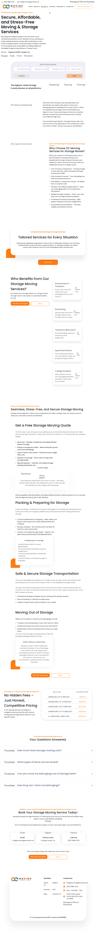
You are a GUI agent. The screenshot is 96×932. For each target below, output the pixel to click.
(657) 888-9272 (8, 2)
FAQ (54, 889)
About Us (37, 6)
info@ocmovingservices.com (29, 2)
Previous (21, 76)
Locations (52, 6)
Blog (45, 894)
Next (74, 76)
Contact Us (70, 6)
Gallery (55, 883)
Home (31, 6)
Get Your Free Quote (84, 6)
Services (44, 6)
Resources (60, 6)
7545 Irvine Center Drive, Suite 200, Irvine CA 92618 (74, 896)
